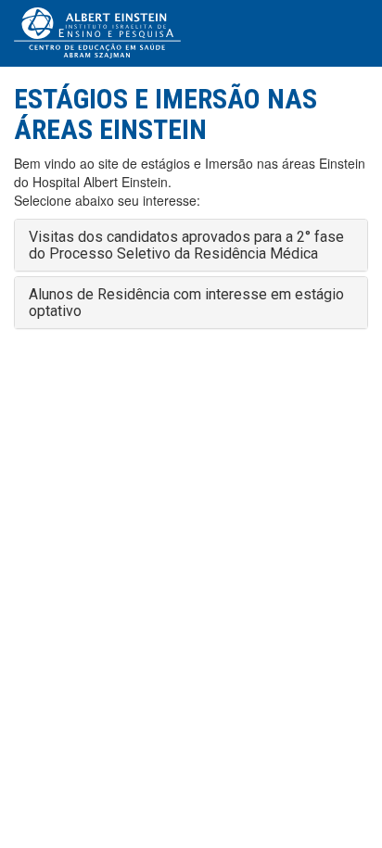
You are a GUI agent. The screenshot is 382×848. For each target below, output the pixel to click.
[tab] (191, 245)
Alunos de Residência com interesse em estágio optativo (186, 302)
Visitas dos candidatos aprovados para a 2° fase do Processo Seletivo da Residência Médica (186, 245)
